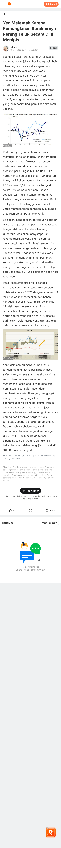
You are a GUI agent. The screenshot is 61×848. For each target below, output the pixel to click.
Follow (53, 48)
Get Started (51, 4)
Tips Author (32, 490)
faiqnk (13, 47)
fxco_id (21, 455)
